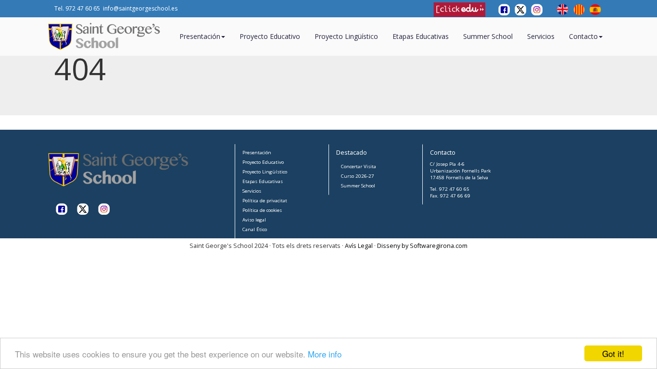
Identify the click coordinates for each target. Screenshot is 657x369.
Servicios (541, 36)
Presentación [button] (199, 36)
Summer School (488, 36)
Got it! (613, 353)
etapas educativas (420, 36)
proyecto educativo (270, 36)
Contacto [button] (583, 36)
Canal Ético (254, 229)
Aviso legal (254, 220)
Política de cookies (262, 210)
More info (324, 354)
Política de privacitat (264, 200)
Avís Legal (359, 246)
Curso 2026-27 (357, 176)
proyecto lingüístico (346, 36)
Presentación (256, 152)
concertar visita (358, 166)
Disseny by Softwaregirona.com (422, 246)
